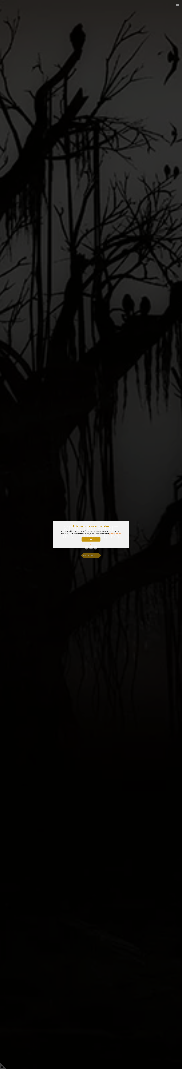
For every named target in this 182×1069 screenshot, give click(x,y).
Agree (92, 539)
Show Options (90, 545)
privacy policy (115, 534)
